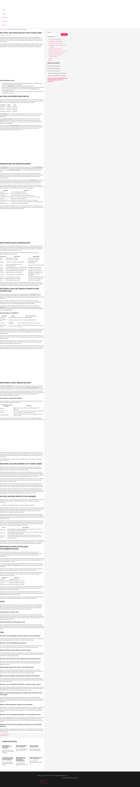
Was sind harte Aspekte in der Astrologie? (57, 75)
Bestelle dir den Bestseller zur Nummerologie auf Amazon (57, 80)
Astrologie (4, 13)
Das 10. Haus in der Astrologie (53, 66)
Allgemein (5, 29)
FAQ (50, 60)
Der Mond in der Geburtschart (56, 49)
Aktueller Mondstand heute (55, 39)
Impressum (42, 781)
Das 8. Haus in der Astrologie (53, 68)
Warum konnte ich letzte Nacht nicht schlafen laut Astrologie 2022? (20, 759)
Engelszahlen (5, 21)
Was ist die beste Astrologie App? (34, 746)
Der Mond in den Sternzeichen (56, 43)
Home (3, 9)
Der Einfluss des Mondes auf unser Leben (58, 51)
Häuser (3, 25)
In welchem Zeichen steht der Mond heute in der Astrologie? (7, 758)
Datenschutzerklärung (44, 780)
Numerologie (5, 17)
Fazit (51, 58)
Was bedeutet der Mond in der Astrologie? (36, 758)
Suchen (49, 32)
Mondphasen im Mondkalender (56, 41)
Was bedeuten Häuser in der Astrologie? (21, 746)
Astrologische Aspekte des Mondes (57, 52)
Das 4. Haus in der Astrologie (53, 70)
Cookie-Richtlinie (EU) (44, 783)
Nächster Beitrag (4, 735)
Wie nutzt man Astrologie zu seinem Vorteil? (57, 73)
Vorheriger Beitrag (4, 734)
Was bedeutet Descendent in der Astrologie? (7, 746)
